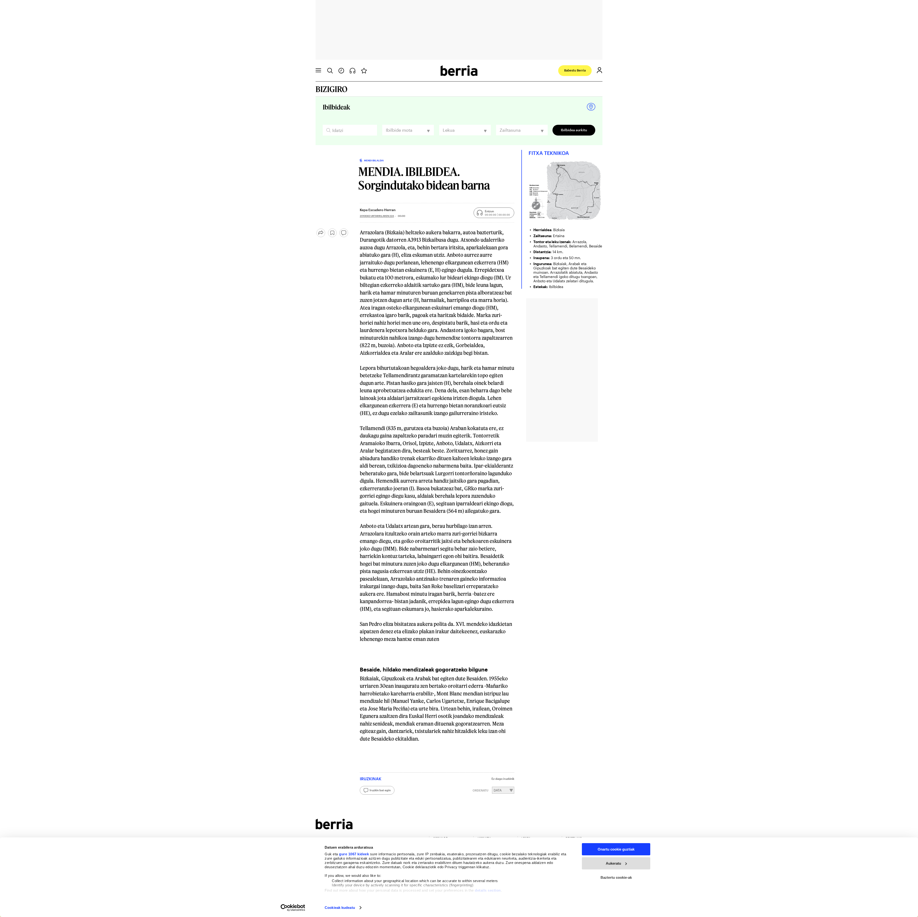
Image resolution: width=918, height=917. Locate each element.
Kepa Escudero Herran (378, 210)
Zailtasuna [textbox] (510, 130)
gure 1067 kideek (354, 854)
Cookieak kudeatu (340, 908)
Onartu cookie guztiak (616, 849)
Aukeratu (613, 863)
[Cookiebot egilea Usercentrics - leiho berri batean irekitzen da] (293, 907)
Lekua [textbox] (449, 130)
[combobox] (408, 130)
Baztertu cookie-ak (616, 877)
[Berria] (334, 827)
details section (488, 890)
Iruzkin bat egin (380, 790)
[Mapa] (591, 107)
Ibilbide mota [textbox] (399, 130)
